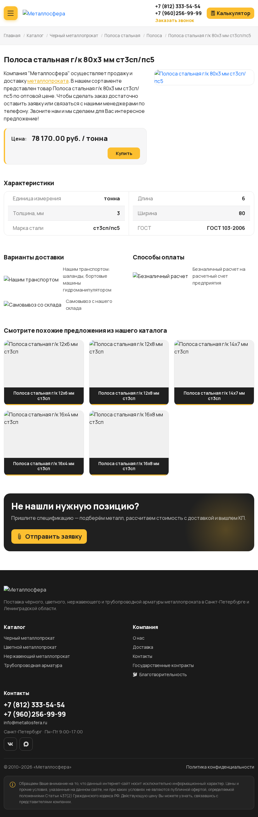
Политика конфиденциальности (220, 767)
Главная (12, 35)
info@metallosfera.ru (25, 722)
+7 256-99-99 (178, 13)
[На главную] (44, 13)
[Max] (26, 744)
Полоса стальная (122, 35)
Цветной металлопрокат (30, 647)
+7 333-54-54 (177, 6)
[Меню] (11, 13)
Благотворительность (162, 674)
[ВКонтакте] (10, 744)
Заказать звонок (174, 20)
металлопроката (48, 80)
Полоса (155, 35)
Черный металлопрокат (74, 35)
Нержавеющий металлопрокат (37, 656)
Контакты (142, 656)
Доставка (143, 647)
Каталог (35, 35)
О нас (138, 638)
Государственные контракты (163, 665)
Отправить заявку (53, 536)
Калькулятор (233, 13)
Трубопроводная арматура (33, 665)
